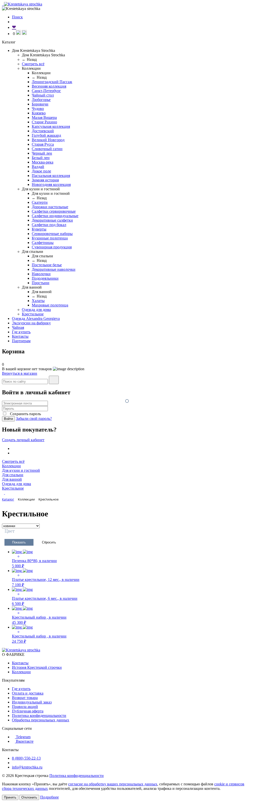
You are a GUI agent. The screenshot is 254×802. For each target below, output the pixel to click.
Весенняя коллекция (49, 86)
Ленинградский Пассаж (52, 82)
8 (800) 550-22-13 (26, 758)
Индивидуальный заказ (32, 702)
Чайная (18, 327)
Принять (10, 797)
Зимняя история (45, 180)
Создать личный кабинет (23, 440)
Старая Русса (43, 144)
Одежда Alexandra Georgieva (36, 318)
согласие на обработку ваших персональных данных (112, 784)
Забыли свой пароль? (34, 418)
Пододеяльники (45, 278)
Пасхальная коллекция (51, 175)
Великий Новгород (48, 140)
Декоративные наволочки (53, 269)
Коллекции (11, 466)
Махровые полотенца (50, 305)
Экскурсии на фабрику (31, 323)
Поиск (17, 17)
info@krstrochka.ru (27, 767)
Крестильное (33, 314)
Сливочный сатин (47, 149)
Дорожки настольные (50, 207)
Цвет (9, 531)
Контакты (20, 336)
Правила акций (25, 706)
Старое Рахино (44, 122)
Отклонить (29, 797)
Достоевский (43, 131)
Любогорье (41, 100)
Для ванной (12, 479)
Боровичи (40, 104)
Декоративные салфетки (52, 220)
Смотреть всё (33, 64)
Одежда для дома (36, 309)
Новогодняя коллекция (51, 184)
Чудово (38, 108)
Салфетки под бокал (49, 225)
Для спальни (12, 475)
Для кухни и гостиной (21, 470)
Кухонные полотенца (50, 238)
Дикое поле (41, 171)
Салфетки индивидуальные (55, 216)
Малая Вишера (44, 117)
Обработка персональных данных (40, 720)
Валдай (38, 167)
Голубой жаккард (46, 135)
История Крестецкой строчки (37, 667)
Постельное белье (47, 265)
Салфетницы (43, 242)
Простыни (40, 283)
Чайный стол (43, 95)
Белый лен (41, 158)
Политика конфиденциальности (39, 715)
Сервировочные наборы (52, 234)
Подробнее (49, 797)
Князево (39, 113)
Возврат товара (25, 698)
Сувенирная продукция (52, 247)
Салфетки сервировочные (54, 211)
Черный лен (42, 153)
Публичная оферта (27, 711)
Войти (8, 419)
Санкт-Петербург (46, 91)
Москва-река (42, 162)
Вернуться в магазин (19, 373)
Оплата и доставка (27, 693)
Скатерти (40, 202)
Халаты (38, 301)
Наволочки (41, 274)
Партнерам (21, 341)
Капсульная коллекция (51, 126)
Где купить (21, 332)
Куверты (39, 229)
